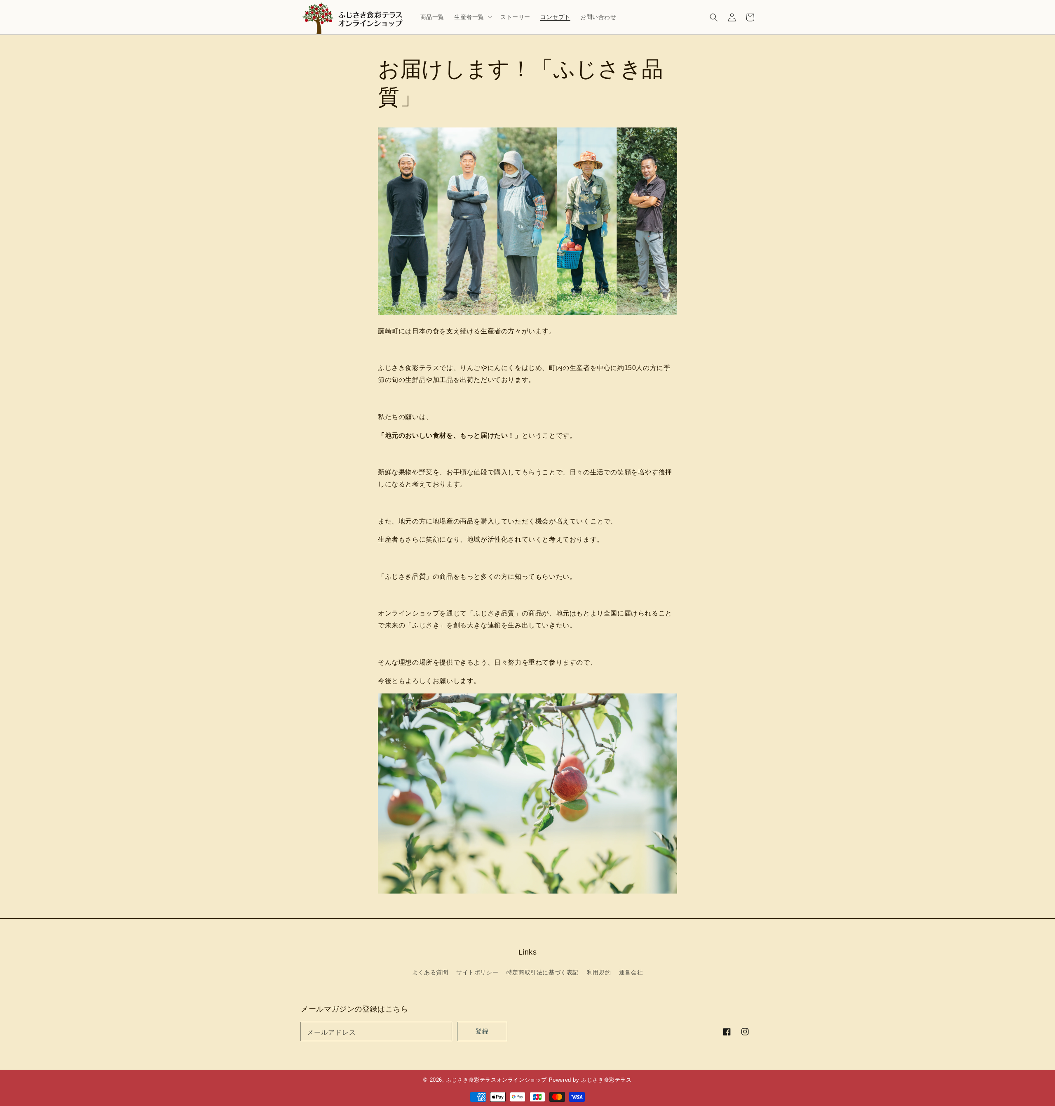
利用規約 (599, 972)
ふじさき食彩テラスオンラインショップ (496, 1080)
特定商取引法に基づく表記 (542, 972)
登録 (482, 1031)
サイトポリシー (477, 972)
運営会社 (631, 972)
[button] (714, 17)
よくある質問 (430, 972)
